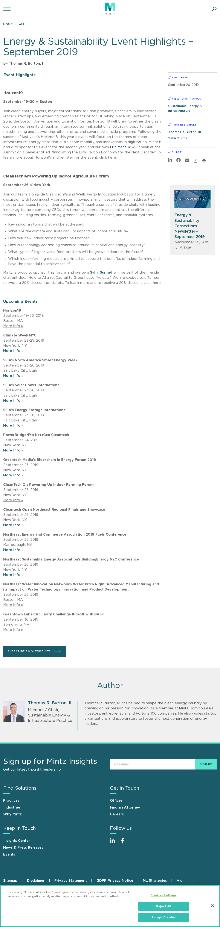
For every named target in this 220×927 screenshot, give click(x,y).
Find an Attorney (125, 807)
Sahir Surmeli (101, 272)
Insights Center (16, 840)
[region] (110, 906)
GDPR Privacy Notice (114, 880)
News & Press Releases (23, 847)
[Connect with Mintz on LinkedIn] (114, 843)
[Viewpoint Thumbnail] (192, 199)
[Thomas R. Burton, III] (14, 711)
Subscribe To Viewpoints (29, 651)
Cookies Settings (163, 895)
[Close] (212, 905)
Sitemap (10, 880)
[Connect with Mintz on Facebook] (125, 843)
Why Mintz (12, 814)
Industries (12, 807)
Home (7, 24)
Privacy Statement (70, 880)
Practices (11, 800)
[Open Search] (214, 9)
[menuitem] (9, 24)
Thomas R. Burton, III (27, 63)
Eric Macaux (120, 147)
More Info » (13, 351)
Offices (116, 800)
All (22, 24)
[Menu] (7, 9)
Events (9, 854)
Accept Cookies (163, 917)
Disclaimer (36, 880)
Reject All (163, 906)
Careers (117, 814)
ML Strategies (155, 880)
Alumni (182, 880)
